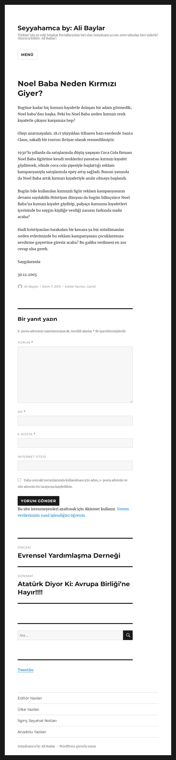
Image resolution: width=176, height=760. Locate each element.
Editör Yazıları (75, 286)
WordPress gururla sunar (77, 746)
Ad (22, 412)
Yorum (25, 342)
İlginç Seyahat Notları (37, 720)
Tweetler (26, 670)
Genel (91, 286)
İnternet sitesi (32, 456)
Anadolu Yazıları (32, 732)
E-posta (27, 434)
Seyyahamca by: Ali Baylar (61, 28)
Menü (27, 55)
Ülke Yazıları (28, 709)
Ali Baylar (31, 286)
